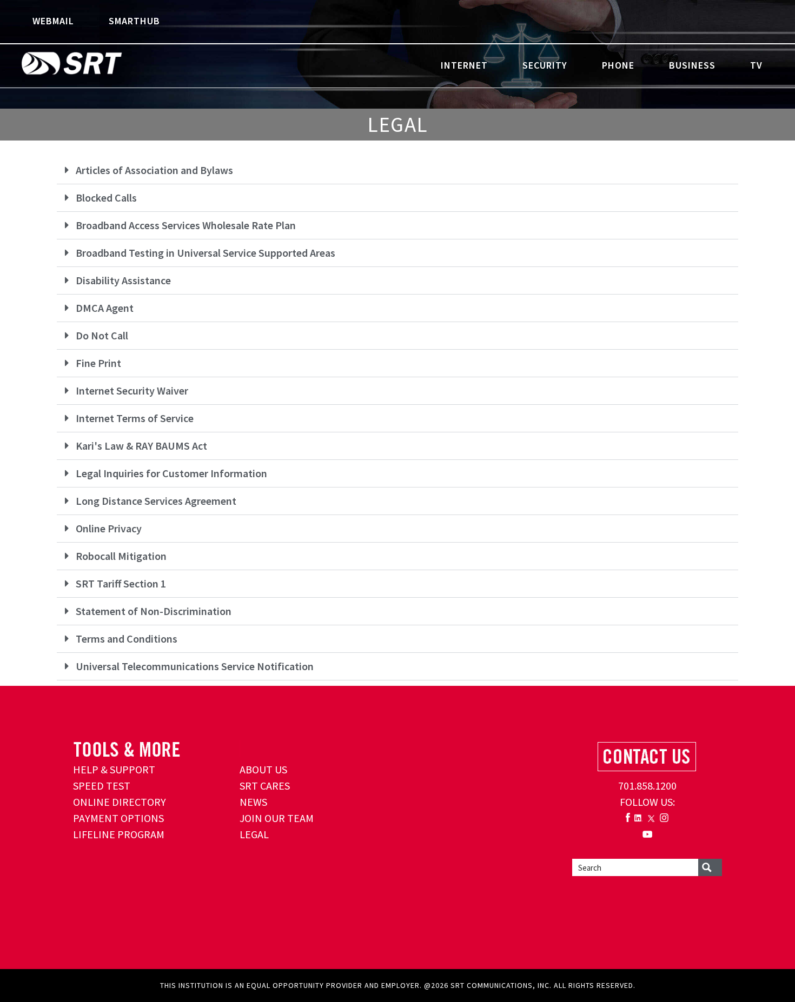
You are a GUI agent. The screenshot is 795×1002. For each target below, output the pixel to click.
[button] (397, 170)
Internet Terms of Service (135, 418)
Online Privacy (109, 528)
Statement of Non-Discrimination (153, 611)
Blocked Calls (106, 197)
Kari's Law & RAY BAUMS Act (141, 445)
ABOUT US (263, 769)
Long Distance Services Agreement (156, 500)
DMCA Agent (105, 308)
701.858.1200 (647, 785)
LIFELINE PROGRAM (118, 834)
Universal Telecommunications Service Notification (195, 666)
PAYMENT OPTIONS (118, 818)
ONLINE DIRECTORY (119, 802)
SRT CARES (265, 785)
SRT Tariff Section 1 (121, 583)
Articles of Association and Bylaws (154, 170)
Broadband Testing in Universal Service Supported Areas (205, 252)
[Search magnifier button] (710, 867)
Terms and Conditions (126, 638)
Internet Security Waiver (132, 390)
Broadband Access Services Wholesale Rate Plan (186, 225)
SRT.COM (105, 64)
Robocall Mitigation (121, 556)
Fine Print (98, 363)
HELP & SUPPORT (114, 769)
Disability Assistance (123, 280)
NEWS (253, 802)
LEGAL (254, 834)
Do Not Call (102, 335)
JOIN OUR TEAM (277, 818)
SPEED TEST (101, 785)
